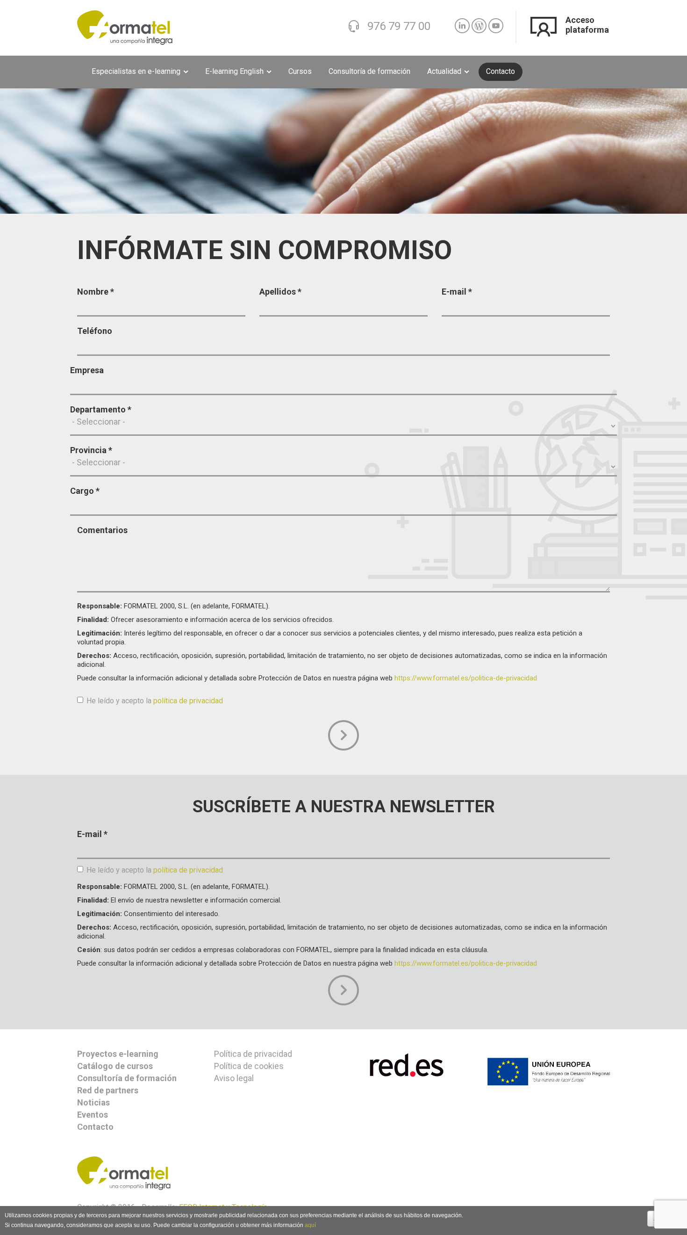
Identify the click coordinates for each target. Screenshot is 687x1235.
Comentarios (102, 530)
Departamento (100, 409)
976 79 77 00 (398, 26)
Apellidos (280, 291)
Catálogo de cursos (115, 1066)
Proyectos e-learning (117, 1054)
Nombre (95, 291)
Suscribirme (343, 990)
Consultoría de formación (369, 71)
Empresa (87, 370)
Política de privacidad (253, 1054)
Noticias (93, 1102)
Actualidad (445, 71)
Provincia (91, 450)
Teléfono (94, 331)
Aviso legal (234, 1078)
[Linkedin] (462, 21)
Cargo (85, 491)
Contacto (500, 71)
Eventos (92, 1114)
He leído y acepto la (154, 700)
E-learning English (235, 71)
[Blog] (479, 21)
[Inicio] (124, 27)
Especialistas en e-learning (137, 71)
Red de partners (107, 1090)
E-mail (457, 291)
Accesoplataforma (587, 25)
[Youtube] (495, 21)
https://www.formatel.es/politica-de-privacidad (465, 678)
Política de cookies (249, 1066)
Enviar (343, 735)
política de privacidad (188, 700)
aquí (310, 1225)
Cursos (300, 71)
